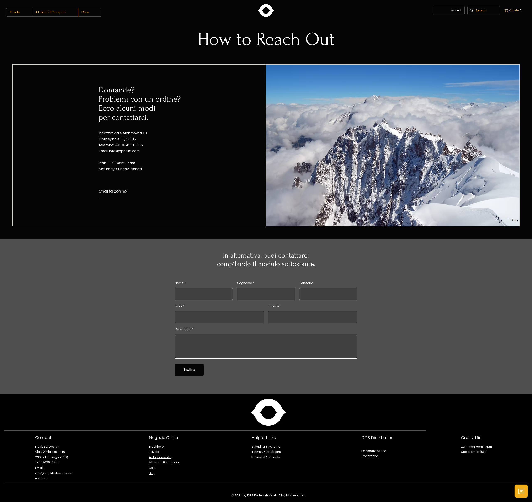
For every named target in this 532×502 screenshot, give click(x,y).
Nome (179, 283)
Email (178, 306)
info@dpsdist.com (124, 151)
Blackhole (156, 446)
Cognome (244, 283)
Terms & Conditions (266, 451)
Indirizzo (274, 306)
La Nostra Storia (373, 451)
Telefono (306, 283)
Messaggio (183, 329)
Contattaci (370, 456)
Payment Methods (265, 457)
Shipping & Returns (265, 446)
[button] (513, 10)
